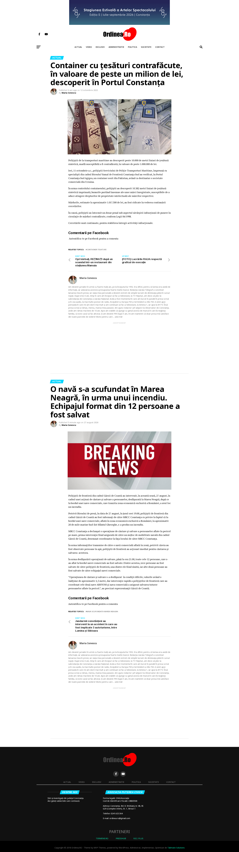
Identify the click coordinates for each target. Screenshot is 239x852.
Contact (160, 47)
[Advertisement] (119, 343)
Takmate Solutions (176, 847)
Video (89, 47)
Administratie (116, 47)
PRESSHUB (121, 838)
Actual (78, 47)
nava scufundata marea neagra (102, 611)
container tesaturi (96, 249)
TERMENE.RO (102, 838)
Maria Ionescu (69, 92)
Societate (146, 47)
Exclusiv (100, 47)
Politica (132, 47)
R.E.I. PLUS (138, 838)
